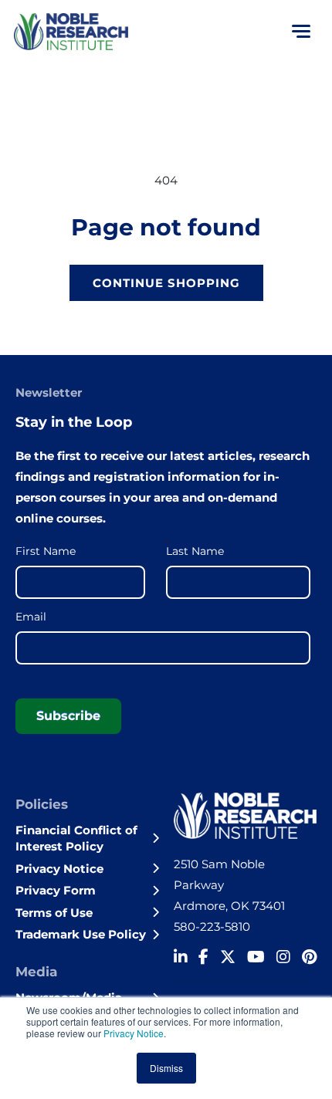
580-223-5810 (212, 926)
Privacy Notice (133, 1033)
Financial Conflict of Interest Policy (76, 838)
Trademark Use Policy (80, 934)
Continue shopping (166, 283)
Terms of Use (54, 912)
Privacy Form (55, 890)
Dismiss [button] (166, 1067)
